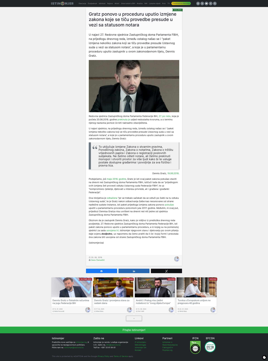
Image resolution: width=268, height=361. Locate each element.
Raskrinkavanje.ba (170, 345)
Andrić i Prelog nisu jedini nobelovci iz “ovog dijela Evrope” (153, 301)
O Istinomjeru (140, 342)
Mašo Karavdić (59, 311)
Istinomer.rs (167, 342)
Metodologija (140, 345)
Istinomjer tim (140, 347)
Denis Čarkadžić (98, 260)
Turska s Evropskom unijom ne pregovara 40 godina (194, 301)
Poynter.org (167, 350)
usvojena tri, (112, 230)
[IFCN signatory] (195, 347)
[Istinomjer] (62, 3)
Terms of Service (121, 356)
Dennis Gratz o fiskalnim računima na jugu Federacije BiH (70, 301)
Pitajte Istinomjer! (134, 330)
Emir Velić (141, 311)
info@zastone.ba (113, 345)
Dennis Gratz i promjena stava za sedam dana (111, 301)
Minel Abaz (99, 311)
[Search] (215, 3)
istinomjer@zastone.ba (73, 347)
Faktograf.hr (167, 347)
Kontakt (138, 350)
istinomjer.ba (81, 342)
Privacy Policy (103, 356)
